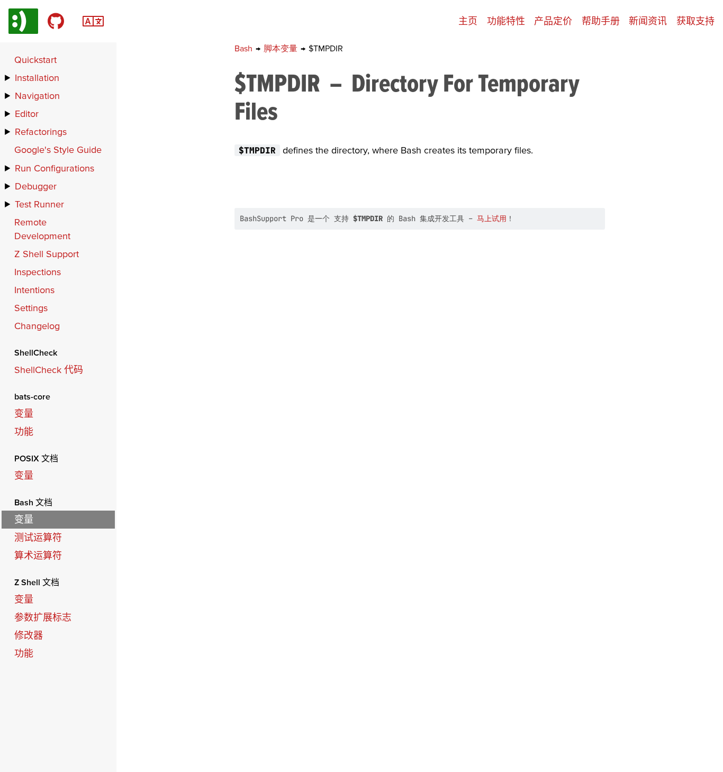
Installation (37, 77)
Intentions (34, 289)
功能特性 (506, 20)
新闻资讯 (648, 20)
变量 (23, 413)
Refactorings (41, 131)
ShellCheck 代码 (48, 369)
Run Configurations (54, 168)
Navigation (37, 95)
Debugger (36, 186)
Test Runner (39, 204)
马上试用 (492, 218)
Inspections (37, 271)
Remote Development (42, 228)
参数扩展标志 (42, 617)
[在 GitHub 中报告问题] (56, 21)
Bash (244, 48)
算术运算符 (38, 555)
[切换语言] (93, 19)
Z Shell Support (46, 253)
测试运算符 (38, 537)
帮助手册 (601, 20)
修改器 (28, 635)
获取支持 (695, 20)
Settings (31, 307)
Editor (27, 113)
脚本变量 (282, 48)
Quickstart (35, 59)
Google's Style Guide (58, 149)
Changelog (37, 325)
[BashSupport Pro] (23, 21)
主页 (467, 20)
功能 (23, 431)
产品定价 (553, 20)
